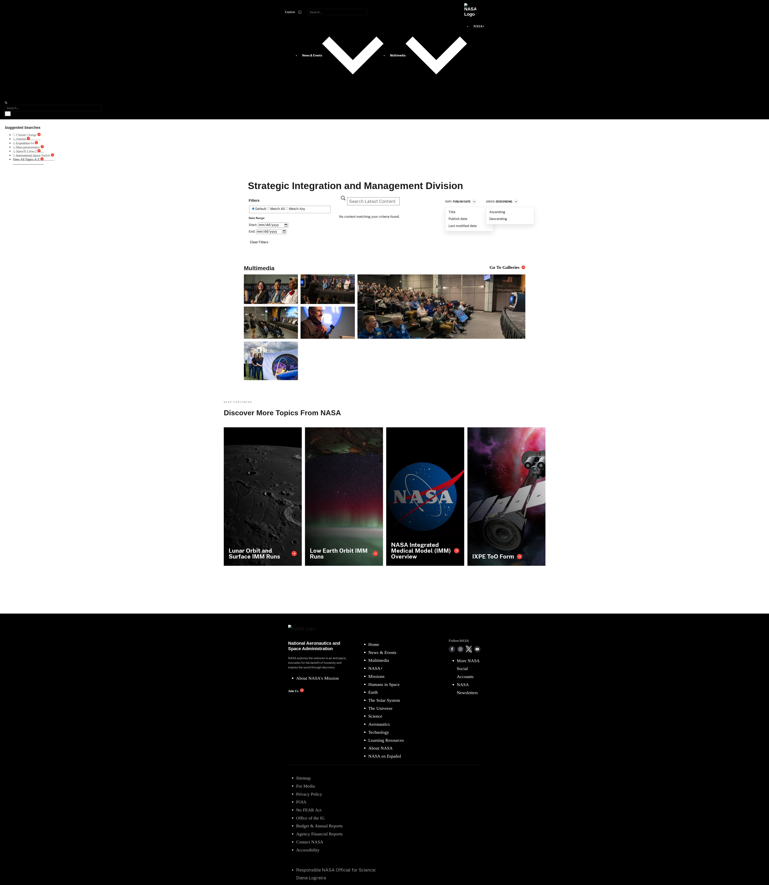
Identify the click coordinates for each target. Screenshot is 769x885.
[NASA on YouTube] (477, 649)
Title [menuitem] (452, 212)
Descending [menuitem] (498, 219)
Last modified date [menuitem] (463, 226)
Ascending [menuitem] (497, 212)
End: (252, 231)
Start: (253, 225)
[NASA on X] (469, 649)
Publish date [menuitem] (458, 219)
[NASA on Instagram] (460, 649)
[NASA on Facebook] (452, 649)
